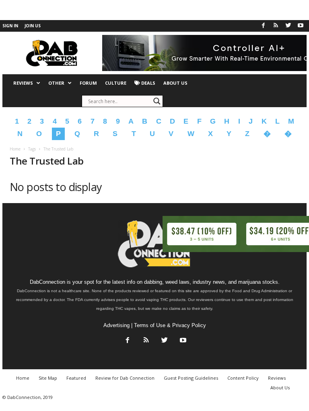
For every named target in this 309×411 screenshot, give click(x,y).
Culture (115, 83)
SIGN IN (10, 25)
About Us (175, 83)
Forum (88, 83)
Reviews (23, 83)
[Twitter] (288, 26)
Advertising (116, 325)
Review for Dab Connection (124, 378)
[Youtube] (300, 26)
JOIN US (33, 25)
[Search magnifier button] (157, 101)
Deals (147, 83)
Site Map (48, 378)
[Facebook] (263, 26)
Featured (76, 378)
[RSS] (275, 26)
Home (15, 149)
